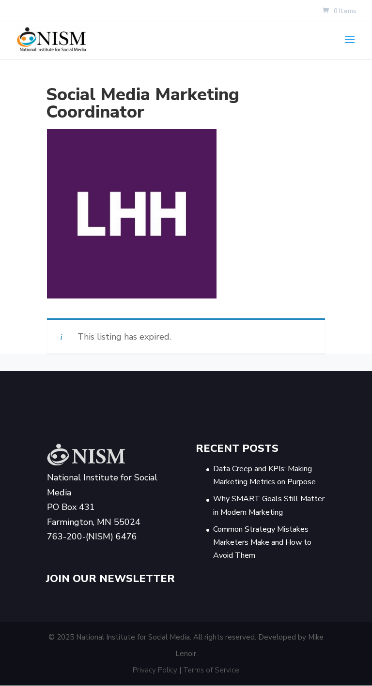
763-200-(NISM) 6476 (92, 536)
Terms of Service (211, 670)
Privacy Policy (155, 670)
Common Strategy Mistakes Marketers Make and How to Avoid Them (262, 542)
